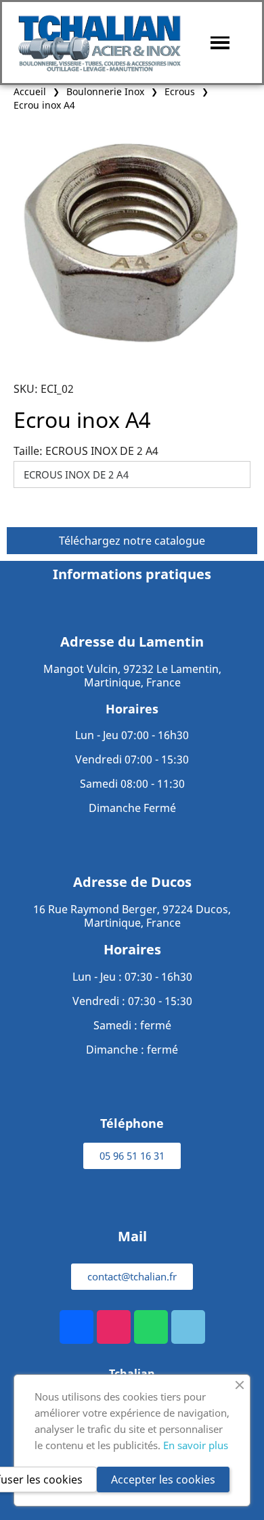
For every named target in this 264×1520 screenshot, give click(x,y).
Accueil (30, 91)
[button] (132, 1156)
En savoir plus (195, 1445)
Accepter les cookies (163, 1479)
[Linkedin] (188, 1327)
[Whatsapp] (151, 1327)
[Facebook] (76, 1327)
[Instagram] (114, 1327)
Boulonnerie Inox (105, 91)
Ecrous (179, 91)
